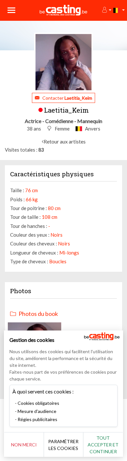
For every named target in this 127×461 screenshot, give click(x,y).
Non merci (24, 444)
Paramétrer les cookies (63, 445)
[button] (106, 10)
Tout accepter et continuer (103, 444)
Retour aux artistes (65, 141)
